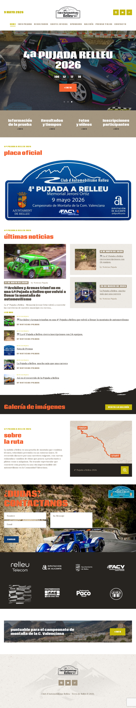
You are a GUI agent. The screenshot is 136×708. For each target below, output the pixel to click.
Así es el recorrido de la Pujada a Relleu (38, 378)
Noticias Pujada (41, 282)
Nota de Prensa (25, 348)
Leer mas (8, 312)
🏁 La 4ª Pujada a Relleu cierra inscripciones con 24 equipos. (112, 259)
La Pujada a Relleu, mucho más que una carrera (112, 292)
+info (68, 89)
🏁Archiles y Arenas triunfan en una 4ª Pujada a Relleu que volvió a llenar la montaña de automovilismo (35, 293)
